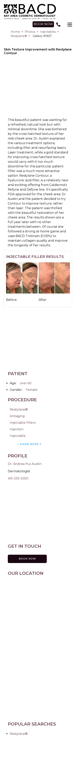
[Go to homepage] (38, 11)
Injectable (18, 436)
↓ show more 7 (29, 444)
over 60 (26, 383)
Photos (30, 31)
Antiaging (17, 416)
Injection (16, 429)
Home (15, 31)
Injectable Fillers (22, 422)
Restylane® (19, 36)
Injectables (48, 31)
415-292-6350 (18, 478)
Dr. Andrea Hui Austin (25, 464)
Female (31, 390)
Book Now (27, 558)
